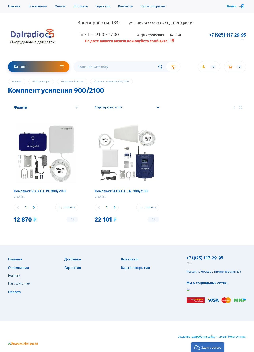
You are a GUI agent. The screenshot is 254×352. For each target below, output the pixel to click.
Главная (14, 6)
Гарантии (103, 6)
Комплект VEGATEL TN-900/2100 (121, 191)
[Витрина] (240, 107)
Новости (14, 276)
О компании (37, 6)
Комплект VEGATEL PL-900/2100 (40, 191)
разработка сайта (203, 336)
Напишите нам (19, 283)
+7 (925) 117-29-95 (227, 35)
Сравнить (69, 207)
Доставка (81, 6)
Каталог (21, 66)
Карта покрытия (153, 6)
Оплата (60, 6)
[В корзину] (72, 219)
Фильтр (20, 107)
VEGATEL (19, 197)
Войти (231, 6)
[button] (207, 347)
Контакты (125, 6)
